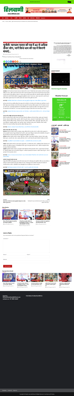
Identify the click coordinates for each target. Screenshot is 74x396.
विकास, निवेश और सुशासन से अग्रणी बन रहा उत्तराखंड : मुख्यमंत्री (10, 222)
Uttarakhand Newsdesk (7, 54)
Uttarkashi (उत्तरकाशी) (39, 42)
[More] (17, 62)
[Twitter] (9, 62)
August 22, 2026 (9, 224)
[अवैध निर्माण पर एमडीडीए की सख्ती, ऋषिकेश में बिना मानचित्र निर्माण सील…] (54, 163)
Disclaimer (4, 390)
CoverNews (46, 394)
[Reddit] (15, 62)
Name (5, 254)
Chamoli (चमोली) (6, 42)
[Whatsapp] (4, 62)
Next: (39, 201)
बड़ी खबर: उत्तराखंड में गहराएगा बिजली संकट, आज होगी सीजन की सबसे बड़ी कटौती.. (23, 127)
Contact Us (10, 390)
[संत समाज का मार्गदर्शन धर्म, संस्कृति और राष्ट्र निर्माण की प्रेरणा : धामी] (42, 214)
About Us (15, 390)
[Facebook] (6, 62)
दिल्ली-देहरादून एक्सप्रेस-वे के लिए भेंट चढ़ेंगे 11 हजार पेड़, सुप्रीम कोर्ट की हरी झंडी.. (23, 167)
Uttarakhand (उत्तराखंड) (31, 42)
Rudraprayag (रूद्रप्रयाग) (13, 42)
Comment (5, 238)
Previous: (14, 201)
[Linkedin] (11, 62)
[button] (71, 18)
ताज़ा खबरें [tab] (54, 125)
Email (28, 254)
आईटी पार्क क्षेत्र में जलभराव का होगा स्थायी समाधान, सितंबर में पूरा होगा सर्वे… (64, 156)
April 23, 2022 (15, 54)
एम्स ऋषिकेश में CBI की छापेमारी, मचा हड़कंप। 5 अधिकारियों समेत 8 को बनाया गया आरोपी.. (24, 141)
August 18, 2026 (66, 287)
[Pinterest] (13, 62)
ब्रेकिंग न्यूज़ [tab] (66, 125)
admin (5, 224)
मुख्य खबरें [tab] (60, 125)
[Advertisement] (37, 31)
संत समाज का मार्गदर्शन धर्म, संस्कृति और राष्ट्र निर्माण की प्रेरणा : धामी (42, 222)
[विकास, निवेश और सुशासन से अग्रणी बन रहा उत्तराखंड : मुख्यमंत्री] (10, 214)
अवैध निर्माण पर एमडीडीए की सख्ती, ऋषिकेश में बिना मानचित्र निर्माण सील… (64, 164)
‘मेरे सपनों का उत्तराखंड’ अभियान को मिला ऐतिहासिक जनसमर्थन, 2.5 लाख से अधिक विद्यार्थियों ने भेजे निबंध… (26, 223)
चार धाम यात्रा (45, 42)
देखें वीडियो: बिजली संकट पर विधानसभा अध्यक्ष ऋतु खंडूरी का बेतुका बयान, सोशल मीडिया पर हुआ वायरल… (27, 100)
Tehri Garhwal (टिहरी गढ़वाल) (22, 42)
